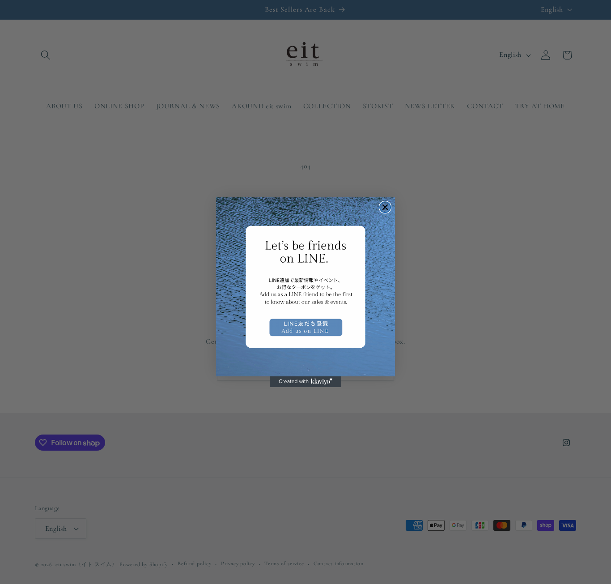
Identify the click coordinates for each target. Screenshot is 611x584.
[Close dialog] (385, 207)
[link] (305, 286)
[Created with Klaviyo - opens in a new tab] (305, 381)
